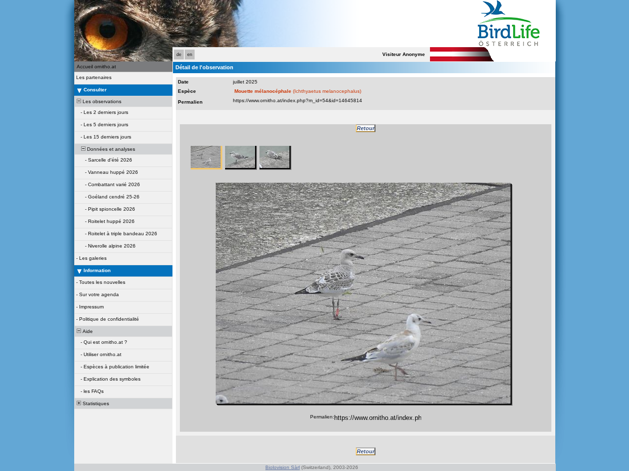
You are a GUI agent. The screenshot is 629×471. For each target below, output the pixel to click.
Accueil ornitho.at (96, 66)
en (189, 54)
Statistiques (95, 403)
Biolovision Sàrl (282, 467)
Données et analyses (110, 149)
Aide (87, 331)
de (178, 54)
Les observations (101, 101)
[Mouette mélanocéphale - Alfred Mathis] (363, 293)
